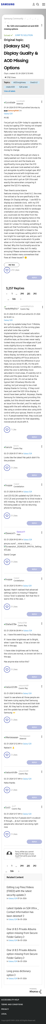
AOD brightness (19, 82)
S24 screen (23, 87)
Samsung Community (13, 18)
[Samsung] (7, 4)
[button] (37, 102)
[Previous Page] (8, 293)
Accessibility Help (10, 1000)
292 (35, 293)
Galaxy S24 (8, 114)
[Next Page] (20, 299)
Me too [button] (12, 265)
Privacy (5, 1009)
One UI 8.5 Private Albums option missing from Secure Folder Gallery (22, 933)
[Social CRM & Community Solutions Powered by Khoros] (35, 991)
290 (22, 293)
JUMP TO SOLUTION (24, 35)
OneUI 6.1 (34, 82)
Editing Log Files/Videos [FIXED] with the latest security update (20, 891)
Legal (4, 1014)
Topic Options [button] (37, 25)
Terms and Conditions (12, 1004)
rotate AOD (10, 87)
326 (14, 299)
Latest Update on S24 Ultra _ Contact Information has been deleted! (23, 912)
